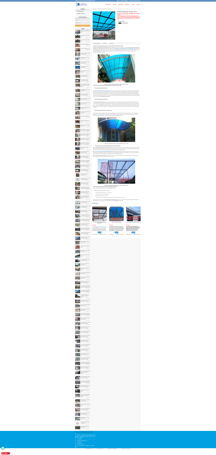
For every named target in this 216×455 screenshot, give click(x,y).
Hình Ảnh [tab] (104, 43)
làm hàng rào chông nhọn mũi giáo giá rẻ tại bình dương (85, 295)
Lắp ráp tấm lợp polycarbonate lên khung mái (104, 151)
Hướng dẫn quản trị (100, 448)
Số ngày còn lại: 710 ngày (125, 448)
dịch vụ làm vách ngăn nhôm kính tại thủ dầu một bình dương (85, 395)
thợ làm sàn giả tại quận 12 (85, 48)
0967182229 (124, 0)
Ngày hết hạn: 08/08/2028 (112, 448)
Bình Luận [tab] (111, 43)
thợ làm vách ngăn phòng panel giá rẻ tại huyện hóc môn (85, 197)
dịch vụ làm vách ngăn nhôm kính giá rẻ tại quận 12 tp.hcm (85, 372)
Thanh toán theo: (122, 21)
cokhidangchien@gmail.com (134, 0)
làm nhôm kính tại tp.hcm (85, 116)
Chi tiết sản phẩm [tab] (97, 43)
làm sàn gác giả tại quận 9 (85, 44)
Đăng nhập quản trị (89, 448)
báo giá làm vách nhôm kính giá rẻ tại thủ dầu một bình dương (85, 85)
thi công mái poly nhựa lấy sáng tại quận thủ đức (99, 222)
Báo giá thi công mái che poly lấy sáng (98, 226)
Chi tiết (99, 232)
